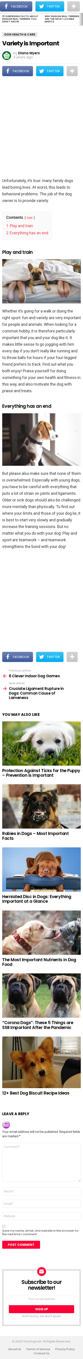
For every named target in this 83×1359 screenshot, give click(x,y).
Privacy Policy (65, 1349)
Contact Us (41, 1353)
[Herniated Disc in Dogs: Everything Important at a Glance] (41, 869)
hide (30, 218)
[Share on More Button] (72, 71)
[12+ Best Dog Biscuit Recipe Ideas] (41, 1062)
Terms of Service (38, 1349)
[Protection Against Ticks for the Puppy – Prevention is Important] (41, 743)
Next (81, 19)
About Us (14, 1349)
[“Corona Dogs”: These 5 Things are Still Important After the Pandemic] (41, 995)
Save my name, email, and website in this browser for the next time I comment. (40, 1232)
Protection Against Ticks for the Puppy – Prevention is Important (41, 773)
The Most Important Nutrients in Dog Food (39, 962)
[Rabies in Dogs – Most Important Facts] (41, 806)
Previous (2, 19)
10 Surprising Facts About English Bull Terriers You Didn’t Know (20, 18)
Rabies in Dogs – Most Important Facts (35, 836)
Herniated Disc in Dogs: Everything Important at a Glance (36, 899)
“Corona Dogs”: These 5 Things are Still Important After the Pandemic (37, 1025)
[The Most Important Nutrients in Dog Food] (41, 933)
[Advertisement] (41, 127)
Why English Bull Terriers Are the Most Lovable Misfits (62, 18)
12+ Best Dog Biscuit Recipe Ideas (35, 1093)
